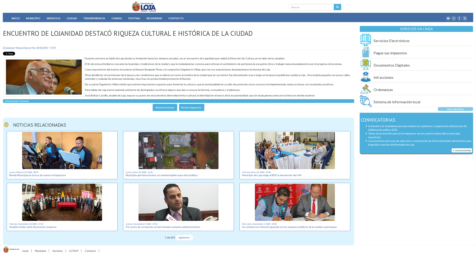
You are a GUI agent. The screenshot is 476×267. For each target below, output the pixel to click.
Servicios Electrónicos (392, 41)
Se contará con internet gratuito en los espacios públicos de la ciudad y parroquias (289, 226)
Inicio (16, 18)
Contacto (176, 18)
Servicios (53, 18)
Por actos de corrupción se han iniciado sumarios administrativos (163, 226)
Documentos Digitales (392, 65)
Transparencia (94, 18)
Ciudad (72, 18)
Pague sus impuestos (390, 53)
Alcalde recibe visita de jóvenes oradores (33, 226)
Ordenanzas (383, 90)
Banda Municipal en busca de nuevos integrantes (37, 175)
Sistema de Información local (397, 102)
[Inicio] (144, 6)
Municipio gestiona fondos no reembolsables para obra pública (161, 175)
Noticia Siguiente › (191, 107)
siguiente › (184, 237)
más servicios (455, 109)
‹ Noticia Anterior (165, 107)
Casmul (116, 18)
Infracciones (383, 77)
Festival (134, 18)
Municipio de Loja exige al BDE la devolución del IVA (272, 175)
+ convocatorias (462, 150)
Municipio (33, 18)
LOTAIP (73, 250)
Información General (17, 101)
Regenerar (154, 18)
